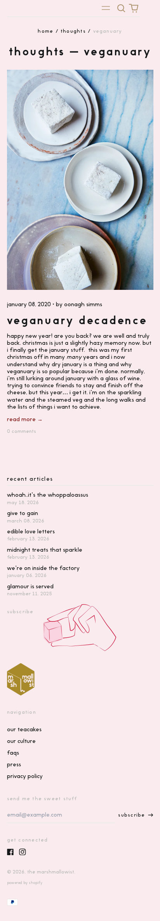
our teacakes (24, 729)
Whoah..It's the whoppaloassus (47, 495)
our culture (21, 741)
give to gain (22, 513)
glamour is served (30, 586)
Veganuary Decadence (77, 320)
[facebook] (10, 852)
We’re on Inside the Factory (43, 568)
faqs (13, 753)
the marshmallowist (50, 872)
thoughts (73, 31)
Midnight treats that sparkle (44, 550)
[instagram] (22, 852)
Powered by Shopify (24, 882)
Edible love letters (31, 531)
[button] (121, 8)
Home (45, 31)
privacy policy (25, 776)
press (14, 764)
